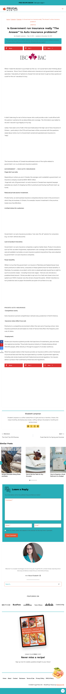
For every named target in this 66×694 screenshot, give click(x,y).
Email (37, 525)
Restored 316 (60, 685)
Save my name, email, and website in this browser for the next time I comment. (29, 530)
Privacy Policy (40, 678)
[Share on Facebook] (1, 341)
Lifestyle (33, 24)
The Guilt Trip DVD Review (10, 435)
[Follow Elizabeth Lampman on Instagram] (34, 426)
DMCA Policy (50, 678)
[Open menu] (62, 8)
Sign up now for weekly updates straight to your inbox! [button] (33, 662)
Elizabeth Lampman (21, 36)
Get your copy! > (32, 3)
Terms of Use (30, 678)
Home (4, 678)
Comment (9, 500)
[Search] (58, 584)
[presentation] (11, 460)
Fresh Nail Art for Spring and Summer (52, 435)
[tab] (29, 480)
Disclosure (22, 678)
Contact (15, 678)
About (9, 678)
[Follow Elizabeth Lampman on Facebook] (28, 426)
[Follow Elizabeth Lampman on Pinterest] (37, 426)
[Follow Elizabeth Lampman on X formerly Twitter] (31, 426)
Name (7, 525)
